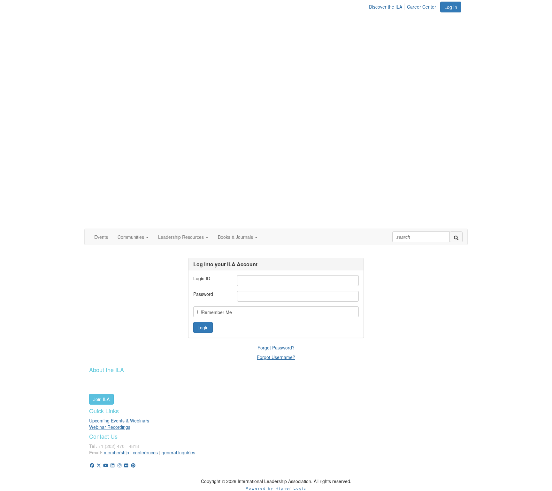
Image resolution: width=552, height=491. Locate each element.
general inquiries (178, 452)
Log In (450, 7)
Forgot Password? (276, 347)
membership (116, 452)
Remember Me (217, 312)
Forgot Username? (276, 357)
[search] (456, 236)
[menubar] (404, 6)
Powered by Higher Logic (276, 488)
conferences (145, 452)
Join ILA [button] (101, 399)
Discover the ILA (385, 7)
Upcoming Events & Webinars (119, 420)
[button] (133, 237)
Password (203, 294)
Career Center (421, 7)
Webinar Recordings (109, 427)
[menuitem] (387, 6)
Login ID (201, 278)
